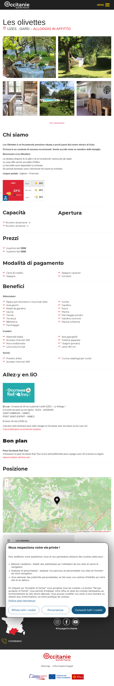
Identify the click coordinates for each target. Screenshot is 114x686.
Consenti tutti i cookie (88, 610)
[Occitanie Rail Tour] (18, 402)
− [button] (7, 485)
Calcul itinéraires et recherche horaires (22, 429)
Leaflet (79, 531)
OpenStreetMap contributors (101, 531)
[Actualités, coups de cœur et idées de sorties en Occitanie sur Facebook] (66, 621)
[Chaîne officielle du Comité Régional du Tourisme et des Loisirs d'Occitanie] (75, 621)
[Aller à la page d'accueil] (16, 4)
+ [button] (7, 481)
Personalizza (55, 610)
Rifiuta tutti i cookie (24, 610)
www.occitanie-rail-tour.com (16, 457)
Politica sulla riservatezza (21, 600)
